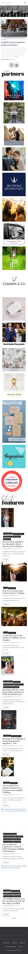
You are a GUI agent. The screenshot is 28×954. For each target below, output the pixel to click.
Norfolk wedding (15, 890)
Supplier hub (22, 942)
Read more (16, 56)
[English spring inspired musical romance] (14, 27)
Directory (14, 942)
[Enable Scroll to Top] (25, 951)
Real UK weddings (8, 536)
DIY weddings (17, 681)
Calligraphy (6, 782)
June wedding (19, 836)
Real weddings (17, 536)
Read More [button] (6, 559)
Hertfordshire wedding (9, 836)
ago (11, 59)
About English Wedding (10, 946)
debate (5, 632)
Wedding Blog (6, 942)
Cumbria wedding (8, 533)
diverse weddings (8, 681)
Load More (14, 918)
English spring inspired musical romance (12, 43)
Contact (21, 946)
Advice (5, 587)
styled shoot (4, 39)
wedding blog (7, 539)
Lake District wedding (18, 533)
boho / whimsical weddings (10, 833)
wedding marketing (16, 736)
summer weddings (8, 841)
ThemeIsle (19, 950)
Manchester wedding (8, 684)
